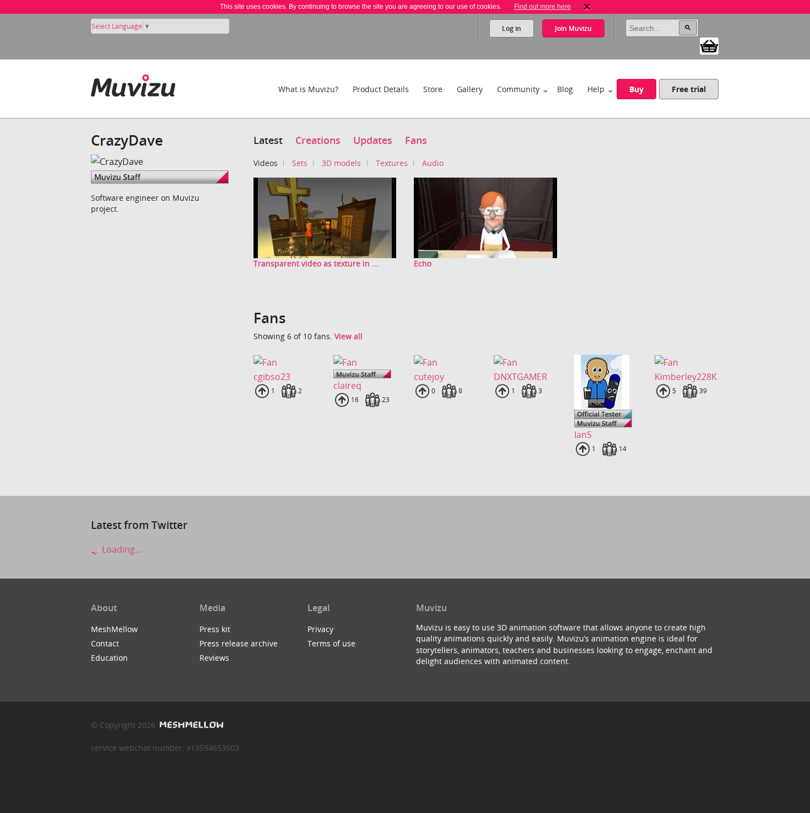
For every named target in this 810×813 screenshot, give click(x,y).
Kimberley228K (686, 377)
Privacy (320, 629)
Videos (265, 163)
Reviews (214, 657)
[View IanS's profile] (605, 382)
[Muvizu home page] (133, 83)
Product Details (381, 89)
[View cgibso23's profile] (284, 362)
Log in (511, 28)
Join (573, 28)
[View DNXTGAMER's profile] (525, 362)
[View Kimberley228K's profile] (686, 362)
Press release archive (238, 643)
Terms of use (331, 643)
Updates (372, 140)
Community (518, 89)
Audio (433, 163)
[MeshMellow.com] (190, 725)
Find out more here (542, 6)
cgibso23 (271, 377)
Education (109, 657)
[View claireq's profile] (364, 362)
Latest (268, 140)
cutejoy (429, 377)
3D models (341, 163)
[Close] (587, 6)
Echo (422, 263)
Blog (565, 89)
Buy (636, 89)
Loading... (121, 549)
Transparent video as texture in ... (316, 263)
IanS (583, 435)
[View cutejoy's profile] (445, 362)
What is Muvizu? (308, 89)
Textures (392, 163)
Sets (299, 163)
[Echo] (485, 217)
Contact (105, 643)
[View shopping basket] (709, 45)
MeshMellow (114, 629)
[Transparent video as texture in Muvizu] (325, 217)
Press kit (214, 629)
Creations (318, 140)
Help (595, 89)
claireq (347, 385)
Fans (416, 140)
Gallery (470, 89)
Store (432, 89)
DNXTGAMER (520, 377)
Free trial (689, 89)
